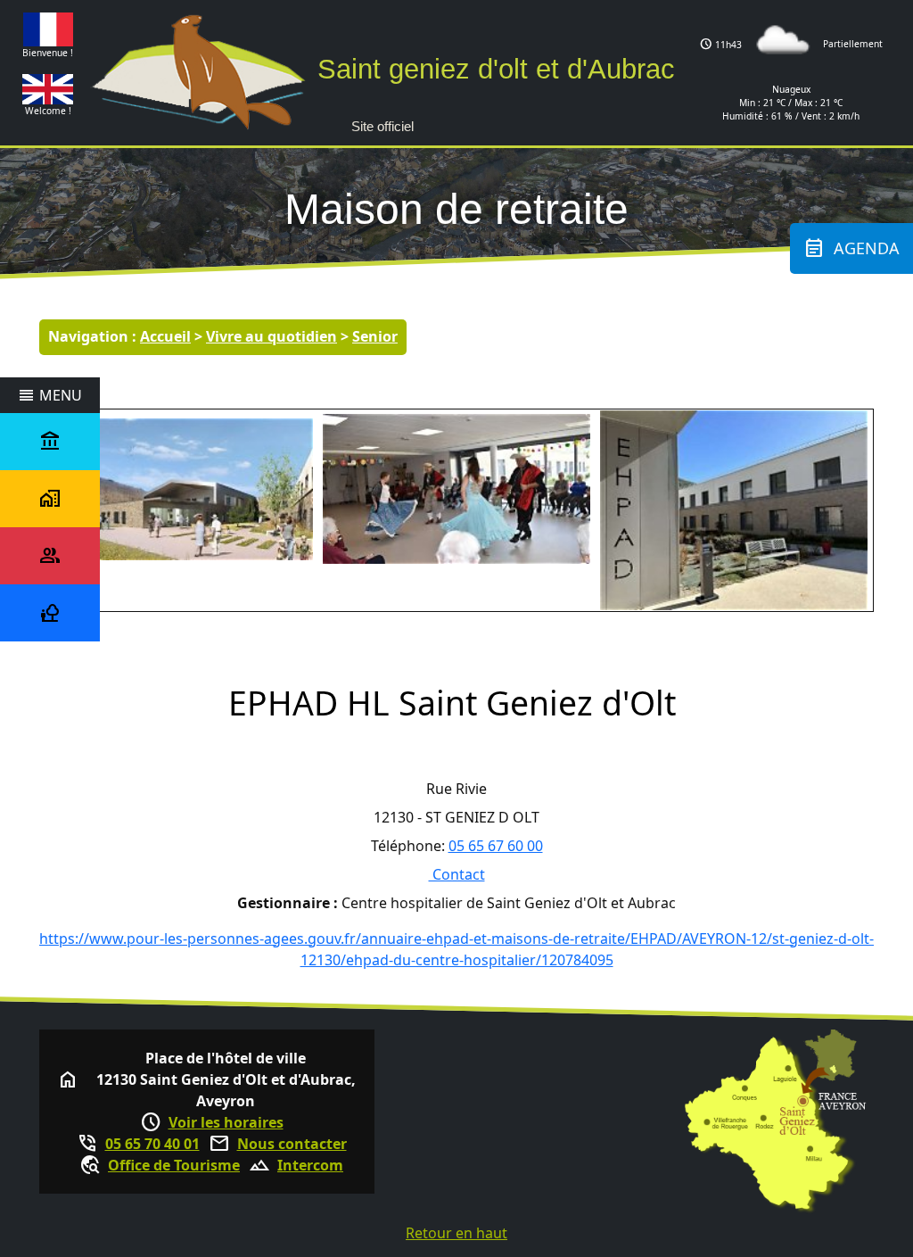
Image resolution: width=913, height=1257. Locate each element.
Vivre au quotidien (271, 336)
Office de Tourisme (174, 1165)
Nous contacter (292, 1144)
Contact (457, 874)
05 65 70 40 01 (152, 1144)
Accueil (165, 336)
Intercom (310, 1165)
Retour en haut (456, 1233)
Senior (375, 336)
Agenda (851, 248)
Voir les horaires (226, 1122)
